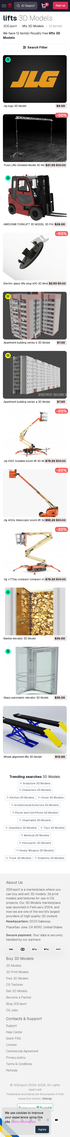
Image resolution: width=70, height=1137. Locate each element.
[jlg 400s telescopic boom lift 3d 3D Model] (35, 493)
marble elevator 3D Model (20, 638)
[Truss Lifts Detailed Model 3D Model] (35, 138)
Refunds (12, 1070)
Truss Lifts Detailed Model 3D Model (26, 165)
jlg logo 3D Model (15, 106)
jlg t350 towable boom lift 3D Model (26, 461)
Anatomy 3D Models (50, 858)
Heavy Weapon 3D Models (36, 850)
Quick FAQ (13, 1038)
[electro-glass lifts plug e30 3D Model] (35, 256)
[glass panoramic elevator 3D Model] (35, 670)
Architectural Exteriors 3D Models (36, 805)
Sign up (60, 5)
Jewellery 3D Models (22, 828)
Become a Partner (19, 997)
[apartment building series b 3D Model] (35, 315)
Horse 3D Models (52, 797)
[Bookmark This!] (61, 97)
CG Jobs (12, 1010)
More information (23, 1122)
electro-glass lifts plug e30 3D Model (27, 283)
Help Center (14, 1032)
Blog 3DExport (16, 1004)
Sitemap (47, 1098)
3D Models (13, 966)
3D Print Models (17, 972)
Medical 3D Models (36, 835)
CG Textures (14, 985)
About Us (14, 882)
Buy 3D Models (20, 958)
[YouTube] (56, 1120)
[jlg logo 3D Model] (35, 79)
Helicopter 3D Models (36, 843)
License (11, 1045)
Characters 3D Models (36, 790)
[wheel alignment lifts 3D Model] (35, 730)
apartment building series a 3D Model (27, 402)
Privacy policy (15, 1058)
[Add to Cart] (53, 97)
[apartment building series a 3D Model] (35, 375)
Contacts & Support (24, 1018)
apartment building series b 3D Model (27, 342)
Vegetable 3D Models (36, 820)
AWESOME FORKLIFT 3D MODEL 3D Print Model (33, 224)
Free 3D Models (17, 978)
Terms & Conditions (19, 1064)
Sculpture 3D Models (36, 783)
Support (11, 1026)
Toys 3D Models (54, 828)
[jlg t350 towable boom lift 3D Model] (35, 434)
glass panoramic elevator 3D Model (26, 697)
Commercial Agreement (22, 1051)
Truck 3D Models (19, 858)
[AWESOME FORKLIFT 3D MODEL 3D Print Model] (35, 197)
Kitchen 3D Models (21, 797)
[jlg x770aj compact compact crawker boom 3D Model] (35, 552)
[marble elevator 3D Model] (35, 611)
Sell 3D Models (16, 991)
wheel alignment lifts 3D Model (23, 757)
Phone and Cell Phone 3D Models (36, 812)
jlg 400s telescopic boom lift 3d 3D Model (30, 520)
